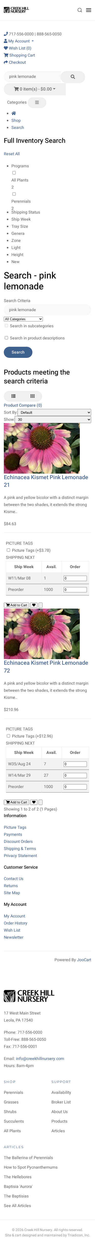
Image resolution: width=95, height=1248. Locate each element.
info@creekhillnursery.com (40, 1059)
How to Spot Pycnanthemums (31, 1167)
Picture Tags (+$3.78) (31, 550)
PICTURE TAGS (19, 543)
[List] (13, 396)
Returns (11, 886)
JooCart (84, 960)
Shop (16, 121)
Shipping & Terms (20, 849)
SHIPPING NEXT (20, 557)
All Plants (19, 180)
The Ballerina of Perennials (28, 1158)
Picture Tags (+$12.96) (32, 736)
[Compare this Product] (41, 605)
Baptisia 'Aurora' (18, 1187)
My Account (14, 916)
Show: (9, 420)
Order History (15, 923)
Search (17, 128)
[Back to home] (17, 10)
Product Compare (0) (23, 405)
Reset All (12, 154)
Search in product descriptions (37, 338)
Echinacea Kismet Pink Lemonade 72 (46, 667)
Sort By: (11, 412)
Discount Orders (18, 842)
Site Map (12, 893)
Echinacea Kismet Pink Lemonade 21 (46, 481)
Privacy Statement (20, 856)
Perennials (21, 201)
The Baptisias (16, 1196)
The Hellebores (17, 1177)
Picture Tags (15, 827)
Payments (13, 834)
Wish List (12, 930)
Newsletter (13, 937)
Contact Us (13, 879)
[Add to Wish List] (33, 605)
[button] (79, 10)
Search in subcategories (31, 326)
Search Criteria (17, 301)
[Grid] (32, 396)
